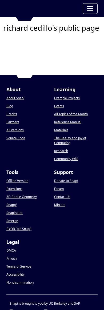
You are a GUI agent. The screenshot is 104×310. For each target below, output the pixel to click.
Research (61, 151)
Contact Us (62, 196)
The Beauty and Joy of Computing (70, 140)
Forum (59, 188)
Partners (12, 122)
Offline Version (17, 180)
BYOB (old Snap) (18, 228)
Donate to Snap (66, 180)
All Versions (15, 130)
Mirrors (59, 204)
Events (59, 106)
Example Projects (67, 98)
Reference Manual (67, 122)
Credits (11, 114)
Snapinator (14, 212)
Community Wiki (66, 159)
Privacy (11, 258)
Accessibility (15, 274)
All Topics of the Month (71, 114)
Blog (9, 106)
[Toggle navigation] (90, 8)
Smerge (12, 220)
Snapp (11, 204)
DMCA (11, 250)
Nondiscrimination (20, 282)
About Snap (15, 98)
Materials (61, 130)
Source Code (15, 138)
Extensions (14, 188)
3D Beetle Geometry (21, 196)
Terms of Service (18, 266)
